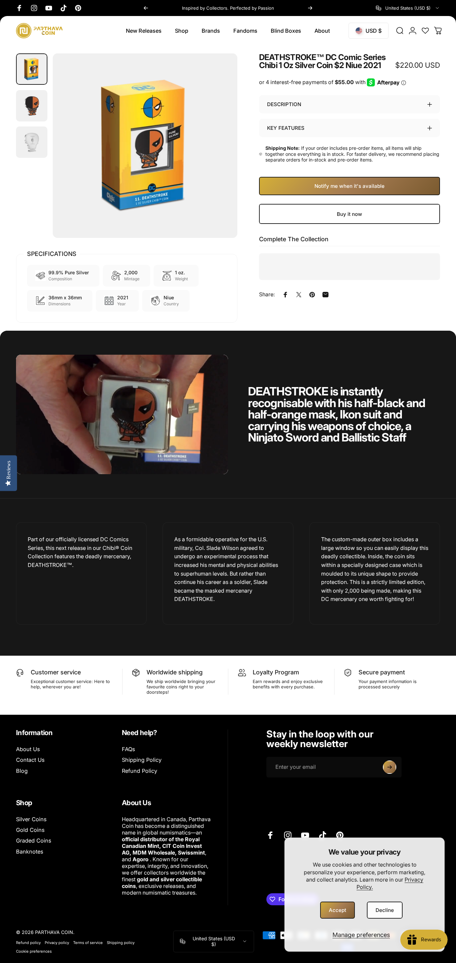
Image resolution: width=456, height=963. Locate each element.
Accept (337, 910)
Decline (385, 910)
